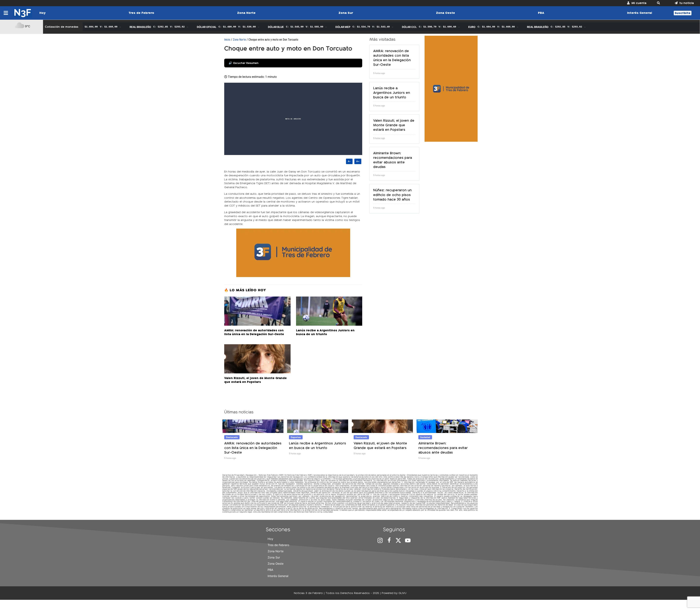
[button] (660, 3)
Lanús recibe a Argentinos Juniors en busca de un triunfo (391, 92)
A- (349, 161)
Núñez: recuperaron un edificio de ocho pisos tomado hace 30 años (392, 194)
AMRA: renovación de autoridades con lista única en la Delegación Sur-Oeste (252, 447)
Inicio (227, 39)
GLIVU (402, 593)
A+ (357, 161)
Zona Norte (239, 39)
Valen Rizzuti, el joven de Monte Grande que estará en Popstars (393, 125)
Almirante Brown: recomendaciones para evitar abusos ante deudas (443, 447)
